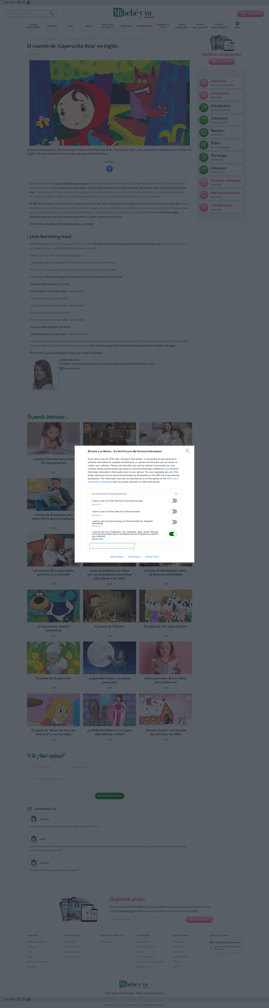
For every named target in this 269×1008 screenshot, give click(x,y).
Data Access (134, 556)
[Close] (188, 452)
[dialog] (134, 504)
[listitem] (134, 493)
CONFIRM (112, 545)
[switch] (173, 501)
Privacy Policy (152, 556)
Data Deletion (117, 556)
